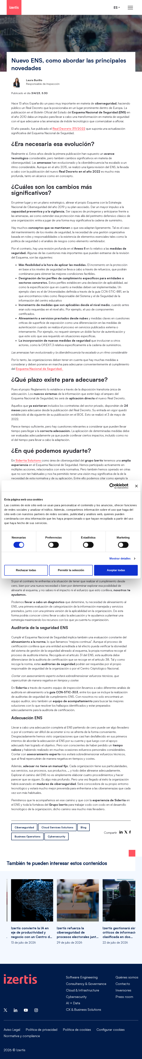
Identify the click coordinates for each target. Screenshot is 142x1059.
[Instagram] (36, 1009)
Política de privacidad (41, 1029)
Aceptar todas (116, 570)
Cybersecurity (56, 836)
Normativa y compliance (22, 1036)
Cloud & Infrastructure (82, 990)
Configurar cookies (111, 1029)
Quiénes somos (127, 977)
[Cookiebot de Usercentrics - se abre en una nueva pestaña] (112, 486)
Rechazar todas (26, 570)
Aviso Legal (12, 1029)
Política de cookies (77, 1029)
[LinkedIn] (121, 832)
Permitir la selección (71, 570)
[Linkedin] (15, 1009)
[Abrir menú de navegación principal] (130, 7)
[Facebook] (130, 832)
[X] (125, 832)
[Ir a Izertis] (14, 7)
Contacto (123, 984)
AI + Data (73, 1003)
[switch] (53, 545)
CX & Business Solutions (83, 1009)
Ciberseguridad (24, 827)
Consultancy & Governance (86, 984)
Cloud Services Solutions (57, 827)
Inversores (123, 990)
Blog (83, 827)
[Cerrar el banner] (136, 486)
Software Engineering (82, 977)
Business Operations (27, 836)
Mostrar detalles (120, 558)
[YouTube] (26, 1009)
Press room (124, 997)
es (116, 7)
